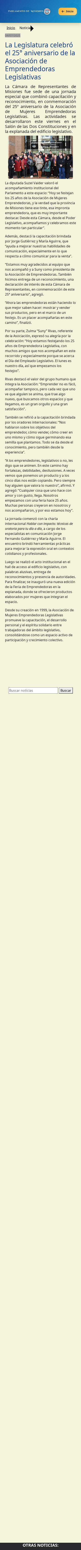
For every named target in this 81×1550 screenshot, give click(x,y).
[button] (13, 158)
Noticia (25, 28)
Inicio (11, 28)
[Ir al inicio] (29, 11)
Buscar (65, 690)
